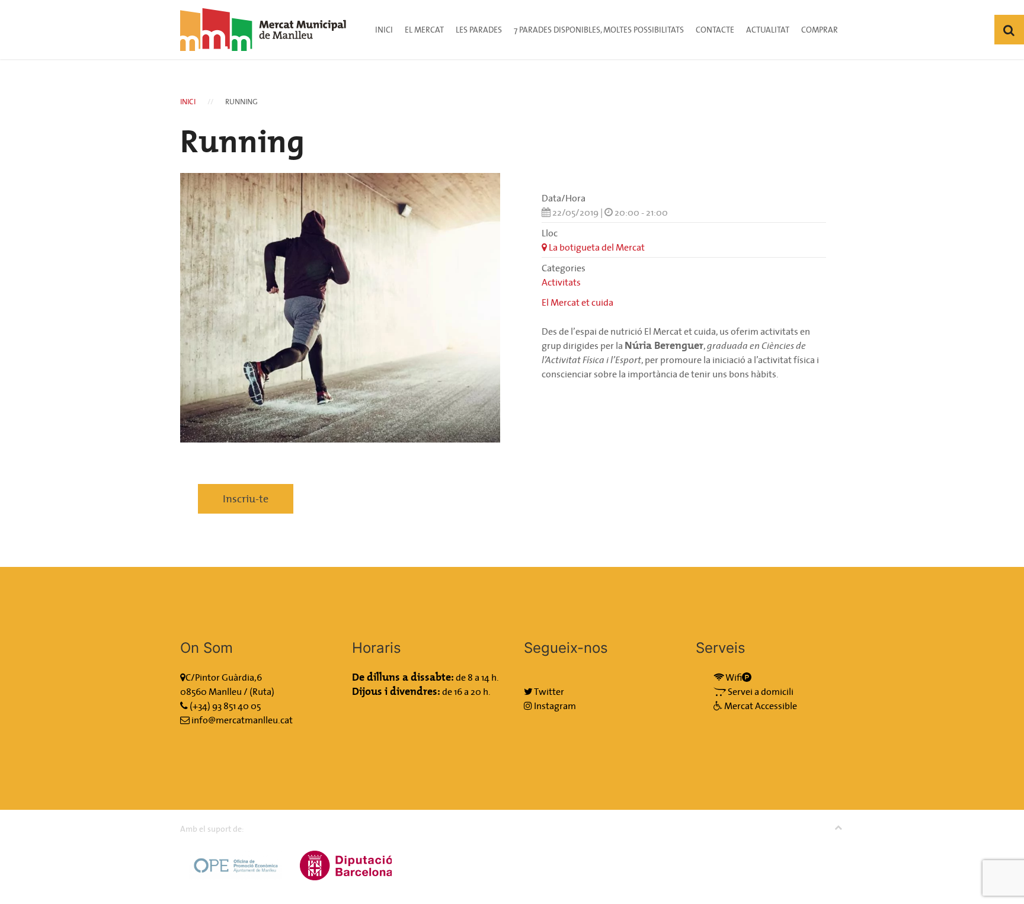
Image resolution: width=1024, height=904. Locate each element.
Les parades (479, 29)
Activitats (561, 282)
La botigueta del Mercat (596, 247)
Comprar (819, 29)
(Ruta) (261, 691)
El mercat (424, 29)
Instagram (554, 705)
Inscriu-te (245, 498)
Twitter (548, 691)
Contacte (715, 29)
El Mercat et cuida (577, 302)
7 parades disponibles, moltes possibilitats (599, 29)
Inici (384, 29)
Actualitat (767, 29)
